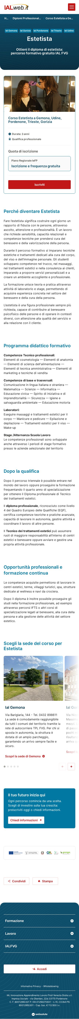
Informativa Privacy (31, 986)
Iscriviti (40, 184)
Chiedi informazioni (24, 820)
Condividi (19, 881)
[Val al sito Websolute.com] (39, 1014)
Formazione (14, 921)
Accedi (42, 969)
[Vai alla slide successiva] (71, 766)
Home (8, 18)
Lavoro (10, 933)
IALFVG (11, 946)
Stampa (47, 881)
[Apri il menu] (71, 7)
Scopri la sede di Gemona (23, 756)
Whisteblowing (50, 986)
